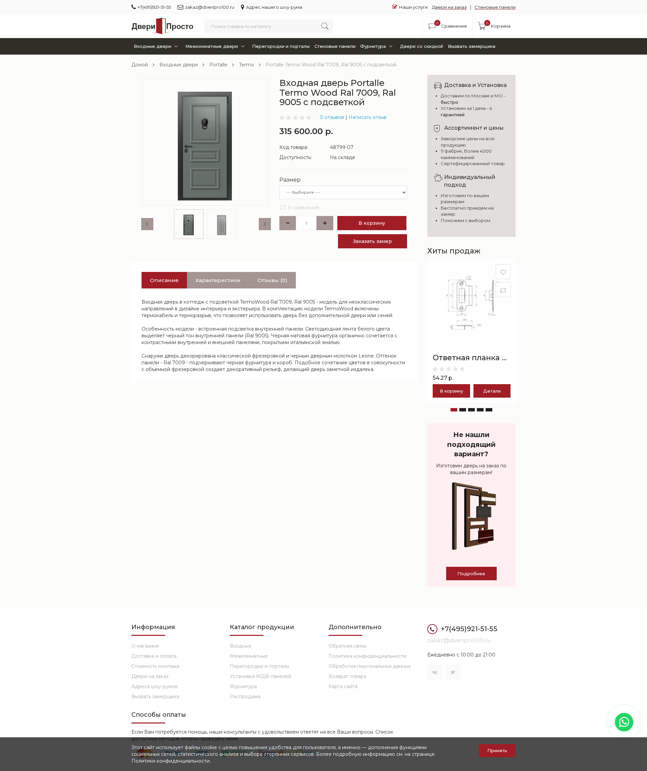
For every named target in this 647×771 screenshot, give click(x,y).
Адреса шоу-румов (154, 686)
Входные (241, 646)
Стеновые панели (495, 7)
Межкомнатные (249, 656)
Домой (139, 65)
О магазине (145, 646)
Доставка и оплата (154, 656)
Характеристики (218, 280)
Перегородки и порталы (281, 46)
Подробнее (471, 573)
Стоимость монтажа (155, 666)
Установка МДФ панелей (260, 676)
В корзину (372, 223)
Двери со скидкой (421, 46)
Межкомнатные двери (211, 46)
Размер (290, 180)
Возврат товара (347, 676)
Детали (492, 391)
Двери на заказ (449, 7)
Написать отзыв (367, 117)
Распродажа (245, 696)
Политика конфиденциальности (367, 656)
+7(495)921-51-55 (154, 7)
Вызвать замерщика (471, 46)
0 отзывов (332, 117)
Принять (497, 750)
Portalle (218, 65)
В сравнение (303, 208)
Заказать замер (372, 241)
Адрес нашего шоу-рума (274, 7)
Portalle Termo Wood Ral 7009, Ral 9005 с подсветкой (331, 65)
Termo (246, 65)
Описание (164, 280)
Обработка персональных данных (370, 666)
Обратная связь (348, 646)
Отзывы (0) (272, 280)
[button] (454, 409)
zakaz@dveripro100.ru (209, 7)
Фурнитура (373, 46)
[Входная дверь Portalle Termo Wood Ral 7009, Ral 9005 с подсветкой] (205, 142)
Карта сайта (343, 686)
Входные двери (152, 46)
